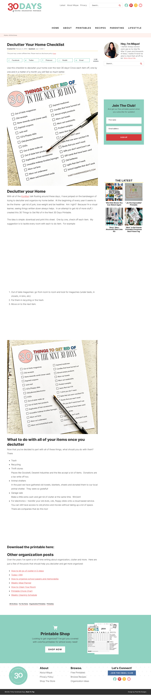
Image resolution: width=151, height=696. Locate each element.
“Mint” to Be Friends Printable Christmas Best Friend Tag (133, 229)
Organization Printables (37, 604)
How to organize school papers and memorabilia (35, 579)
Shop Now (55, 649)
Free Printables (78, 672)
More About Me (130, 58)
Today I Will (17, 575)
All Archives (13, 604)
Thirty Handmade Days (25, 7)
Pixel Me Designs (140, 692)
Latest (62, 5)
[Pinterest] (131, 5)
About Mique (72, 5)
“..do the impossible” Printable (133, 204)
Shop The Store (47, 681)
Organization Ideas (80, 681)
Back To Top (30, 692)
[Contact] (140, 5)
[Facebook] (126, 5)
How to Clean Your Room (23, 587)
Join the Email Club (122, 673)
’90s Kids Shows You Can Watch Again (114, 204)
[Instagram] (136, 5)
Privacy (83, 5)
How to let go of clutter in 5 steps (27, 571)
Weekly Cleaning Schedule (24, 595)
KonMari (25, 196)
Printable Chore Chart (21, 591)
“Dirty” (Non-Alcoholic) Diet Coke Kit (114, 229)
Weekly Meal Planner (21, 583)
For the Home (23, 604)
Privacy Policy (46, 677)
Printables (50, 604)
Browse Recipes (78, 677)
